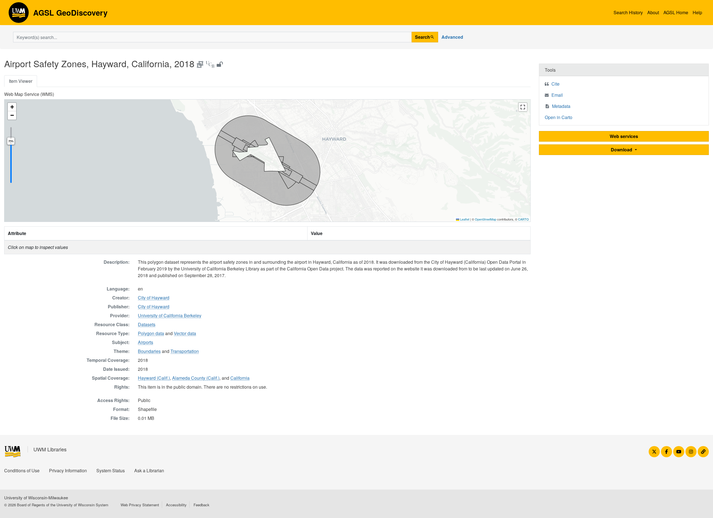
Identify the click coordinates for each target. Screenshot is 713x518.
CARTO (523, 219)
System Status (110, 470)
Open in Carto (558, 117)
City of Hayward (153, 297)
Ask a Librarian (149, 470)
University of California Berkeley (169, 315)
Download (622, 149)
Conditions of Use (22, 470)
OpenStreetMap (485, 219)
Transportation (184, 351)
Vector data (185, 333)
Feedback (201, 504)
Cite (555, 84)
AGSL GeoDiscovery (18, 14)
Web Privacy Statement (140, 504)
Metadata (561, 106)
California (240, 378)
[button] (12, 107)
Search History (628, 12)
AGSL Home (675, 12)
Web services (624, 136)
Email (557, 95)
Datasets (146, 324)
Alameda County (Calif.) (195, 378)
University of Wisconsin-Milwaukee (36, 497)
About (653, 12)
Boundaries (149, 351)
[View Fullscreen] (523, 107)
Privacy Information (68, 470)
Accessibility (176, 504)
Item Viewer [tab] (20, 81)
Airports (145, 342)
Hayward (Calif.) (154, 378)
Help (697, 12)
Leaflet (464, 219)
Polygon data (151, 333)
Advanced (452, 37)
